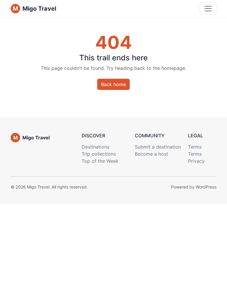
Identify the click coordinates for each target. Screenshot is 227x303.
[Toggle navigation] (208, 8)
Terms (195, 147)
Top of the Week (100, 161)
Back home (113, 84)
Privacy (196, 161)
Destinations (95, 147)
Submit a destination (158, 147)
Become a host (151, 154)
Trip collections (99, 154)
